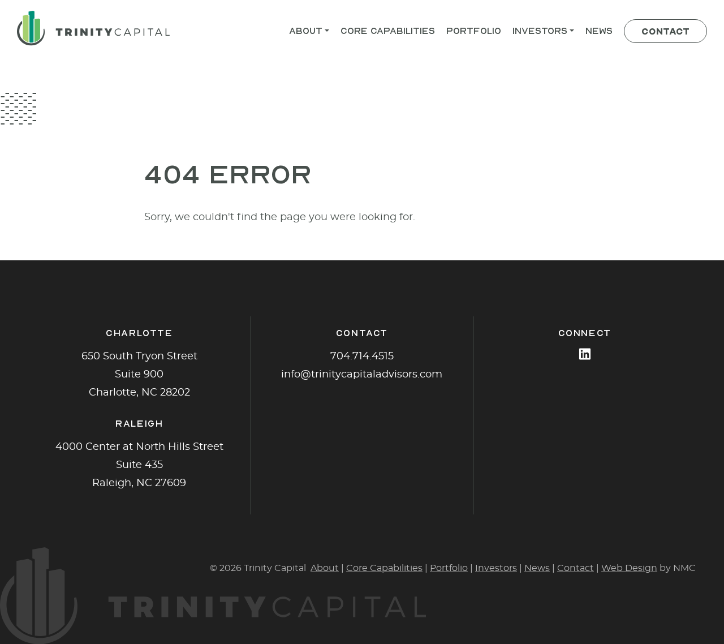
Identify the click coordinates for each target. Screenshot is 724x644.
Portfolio (449, 568)
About (325, 568)
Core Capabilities (384, 568)
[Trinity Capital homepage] (93, 28)
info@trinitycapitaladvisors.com (361, 375)
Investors (496, 568)
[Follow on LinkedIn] (585, 353)
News (537, 568)
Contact (575, 568)
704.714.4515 (362, 356)
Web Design (629, 568)
